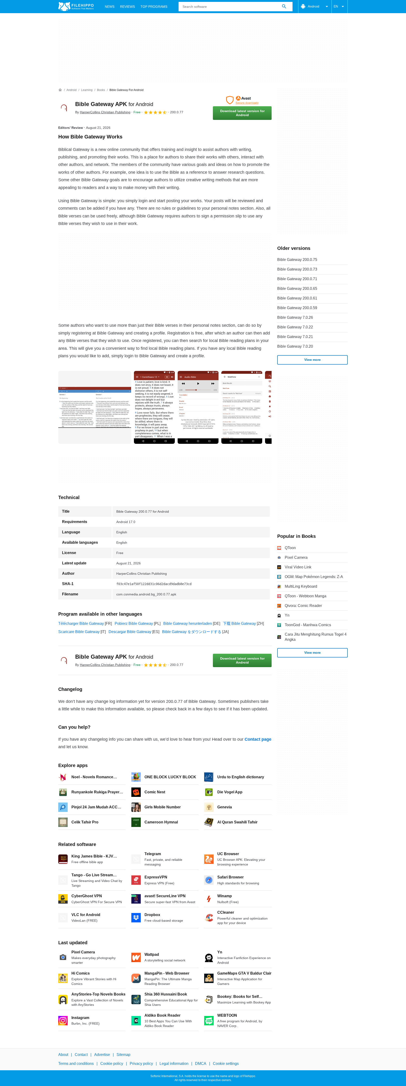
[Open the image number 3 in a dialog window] (241, 407)
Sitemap (123, 1055)
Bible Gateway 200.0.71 (297, 279)
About (63, 1055)
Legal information (174, 1064)
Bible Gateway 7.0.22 (295, 327)
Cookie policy (111, 1064)
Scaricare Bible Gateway (79, 632)
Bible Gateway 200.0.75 (297, 260)
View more (312, 360)
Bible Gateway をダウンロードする (191, 632)
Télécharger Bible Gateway (81, 624)
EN (336, 6)
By (102, 112)
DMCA (200, 1064)
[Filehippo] (76, 6)
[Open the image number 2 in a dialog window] (198, 407)
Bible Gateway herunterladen (187, 624)
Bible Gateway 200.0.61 (297, 298)
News (109, 6)
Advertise (102, 1055)
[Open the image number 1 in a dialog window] (154, 407)
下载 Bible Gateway (239, 624)
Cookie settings (226, 1064)
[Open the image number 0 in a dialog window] (94, 407)
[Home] (60, 90)
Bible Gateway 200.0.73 (297, 269)
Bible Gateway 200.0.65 (297, 289)
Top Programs (154, 6)
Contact (81, 1055)
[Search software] (284, 6)
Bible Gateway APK (114, 104)
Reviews (127, 6)
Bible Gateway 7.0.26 (295, 317)
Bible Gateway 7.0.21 (295, 337)
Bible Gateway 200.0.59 (297, 308)
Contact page (258, 739)
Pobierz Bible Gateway (134, 624)
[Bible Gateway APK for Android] (64, 108)
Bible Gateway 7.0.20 (295, 346)
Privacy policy (141, 1064)
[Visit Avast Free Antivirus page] (242, 100)
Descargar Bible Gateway (130, 632)
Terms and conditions (76, 1064)
